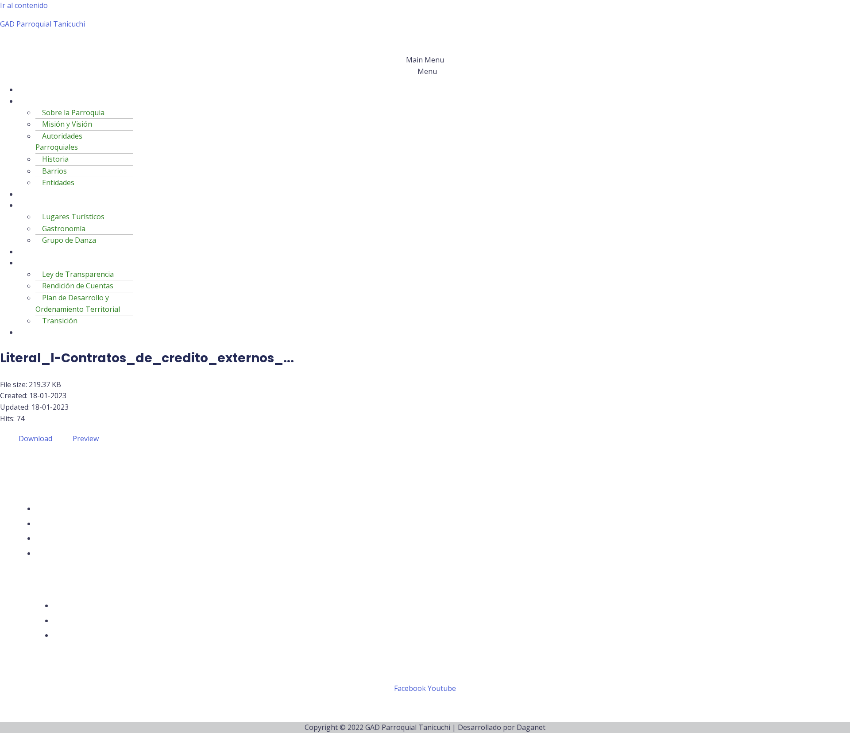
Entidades (58, 182)
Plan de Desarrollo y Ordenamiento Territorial (77, 303)
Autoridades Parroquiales (58, 141)
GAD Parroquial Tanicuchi (42, 24)
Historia (55, 159)
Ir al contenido (24, 5)
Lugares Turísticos (73, 216)
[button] (425, 65)
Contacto (39, 332)
